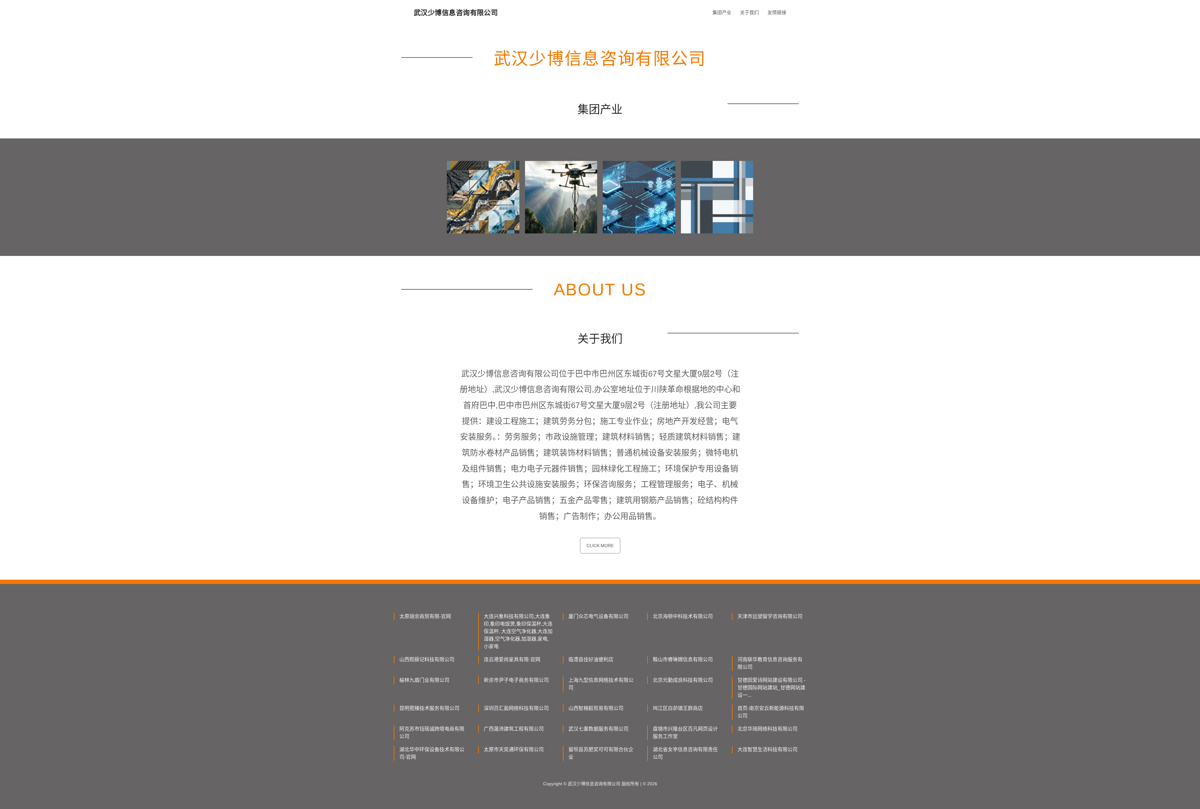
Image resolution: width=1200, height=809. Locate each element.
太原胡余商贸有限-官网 (425, 616)
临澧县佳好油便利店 (590, 659)
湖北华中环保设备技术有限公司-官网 (431, 753)
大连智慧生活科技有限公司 (768, 749)
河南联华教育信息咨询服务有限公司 (770, 663)
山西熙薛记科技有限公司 (426, 659)
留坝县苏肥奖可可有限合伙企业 (600, 753)
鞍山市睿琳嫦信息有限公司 (683, 659)
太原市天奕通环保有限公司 (514, 749)
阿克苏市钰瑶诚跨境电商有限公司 (431, 732)
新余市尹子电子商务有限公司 (516, 680)
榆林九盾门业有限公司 (424, 680)
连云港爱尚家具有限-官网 (512, 659)
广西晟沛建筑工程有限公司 (514, 729)
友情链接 (777, 12)
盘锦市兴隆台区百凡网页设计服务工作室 (685, 732)
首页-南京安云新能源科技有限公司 (771, 712)
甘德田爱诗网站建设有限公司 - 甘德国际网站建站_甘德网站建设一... (771, 687)
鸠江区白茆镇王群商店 (678, 708)
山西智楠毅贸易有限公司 (595, 708)
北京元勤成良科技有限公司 (683, 680)
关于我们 (749, 12)
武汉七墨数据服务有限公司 (598, 729)
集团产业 (721, 12)
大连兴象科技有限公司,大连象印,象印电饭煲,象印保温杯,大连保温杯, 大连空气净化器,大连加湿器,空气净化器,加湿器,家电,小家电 (518, 631)
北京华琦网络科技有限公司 (768, 729)
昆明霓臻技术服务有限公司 (429, 708)
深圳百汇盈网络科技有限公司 (516, 708)
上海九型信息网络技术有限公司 (600, 683)
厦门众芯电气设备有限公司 (598, 616)
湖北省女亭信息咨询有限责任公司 (685, 753)
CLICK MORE (600, 545)
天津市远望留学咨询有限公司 (770, 616)
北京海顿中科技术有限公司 (683, 616)
